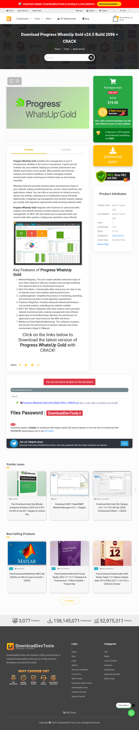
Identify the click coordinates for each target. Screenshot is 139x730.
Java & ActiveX (110, 660)
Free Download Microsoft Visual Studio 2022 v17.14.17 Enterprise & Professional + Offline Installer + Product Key (69, 578)
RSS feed (37, 10)
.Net (60, 569)
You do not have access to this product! (69, 382)
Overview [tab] (28, 149)
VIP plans (49, 430)
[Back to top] (131, 722)
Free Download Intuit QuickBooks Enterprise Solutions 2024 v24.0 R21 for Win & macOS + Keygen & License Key (27, 509)
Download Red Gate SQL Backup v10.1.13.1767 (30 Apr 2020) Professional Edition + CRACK (112, 507)
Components (22, 18)
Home (10, 10)
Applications (79, 48)
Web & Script (109, 678)
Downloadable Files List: (22, 390)
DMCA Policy (77, 678)
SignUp (91, 10)
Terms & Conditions (80, 669)
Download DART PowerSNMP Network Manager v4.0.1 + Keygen (69, 506)
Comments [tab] (66, 149)
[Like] (17, 81)
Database (98, 499)
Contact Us (24, 10)
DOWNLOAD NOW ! (113, 159)
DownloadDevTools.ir (64, 413)
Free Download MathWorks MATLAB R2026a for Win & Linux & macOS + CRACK (27, 577)
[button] (135, 490)
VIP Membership (68, 18)
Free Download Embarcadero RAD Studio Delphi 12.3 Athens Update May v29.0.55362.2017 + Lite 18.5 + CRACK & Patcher (112, 578)
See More (69, 600)
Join (124, 443)
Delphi (103, 569)
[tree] (69, 402)
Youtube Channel (79, 692)
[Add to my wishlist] (11, 81)
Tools (37, 18)
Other (48, 18)
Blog (86, 18)
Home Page (103, 244)
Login (80, 10)
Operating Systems (112, 674)
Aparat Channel (78, 696)
